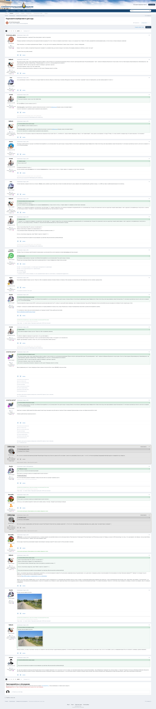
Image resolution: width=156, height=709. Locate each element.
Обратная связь (78, 704)
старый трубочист (11, 250)
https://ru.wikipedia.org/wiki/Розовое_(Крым (26, 311)
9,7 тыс (11, 70)
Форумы (11, 13)
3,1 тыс (11, 105)
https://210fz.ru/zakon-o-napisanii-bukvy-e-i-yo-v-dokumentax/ (34, 576)
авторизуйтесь (45, 685)
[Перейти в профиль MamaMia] (11, 499)
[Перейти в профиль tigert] (11, 282)
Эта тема (145, 10)
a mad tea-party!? (11, 351)
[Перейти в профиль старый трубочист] (11, 255)
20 (11, 45)
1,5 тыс (11, 668)
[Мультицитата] (18, 55)
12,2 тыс (11, 508)
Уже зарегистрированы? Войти (140, 4)
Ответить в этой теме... (18, 691)
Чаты (24, 10)
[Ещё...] (149, 35)
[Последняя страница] (21, 31)
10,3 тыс (11, 457)
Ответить (148, 27)
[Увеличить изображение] (21, 475)
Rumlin (11, 294)
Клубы (6, 13)
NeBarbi (11, 59)
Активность (13, 10)
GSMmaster (11, 446)
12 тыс (11, 362)
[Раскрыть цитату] (18, 97)
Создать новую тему (139, 27)
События (17, 13)
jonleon (11, 657)
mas (11, 77)
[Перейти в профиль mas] (11, 82)
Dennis (11, 141)
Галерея (22, 13)
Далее (18, 679)
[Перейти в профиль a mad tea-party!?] (11, 356)
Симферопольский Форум (17, 4)
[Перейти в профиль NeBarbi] (11, 64)
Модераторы (28, 13)
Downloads (29, 10)
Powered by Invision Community (78, 707)
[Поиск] (150, 11)
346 (11, 288)
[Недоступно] (29, 601)
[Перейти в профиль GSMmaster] (11, 451)
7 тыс (11, 261)
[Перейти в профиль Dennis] (11, 146)
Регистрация (151, 4)
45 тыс (11, 305)
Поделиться (136, 22)
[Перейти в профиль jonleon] (11, 662)
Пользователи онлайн (38, 13)
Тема (72, 704)
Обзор (7, 10)
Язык (68, 704)
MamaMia (11, 494)
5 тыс (11, 152)
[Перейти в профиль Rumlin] (11, 299)
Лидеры (46, 13)
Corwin (11, 94)
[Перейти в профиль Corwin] (11, 99)
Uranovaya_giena (16, 22)
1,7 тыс (11, 88)
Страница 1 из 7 (26, 679)
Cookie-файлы (86, 704)
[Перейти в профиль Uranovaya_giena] (7, 22)
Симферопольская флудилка (22, 23)
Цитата (24, 55)
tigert (10, 277)
